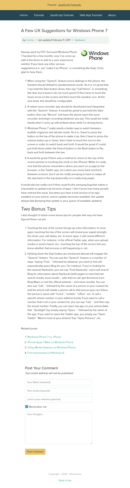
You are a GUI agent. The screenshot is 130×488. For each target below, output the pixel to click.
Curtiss (30, 40)
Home (24, 15)
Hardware (80, 40)
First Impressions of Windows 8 (45, 352)
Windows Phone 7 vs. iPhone (44, 336)
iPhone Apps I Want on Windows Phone (50, 342)
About (112, 15)
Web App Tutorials (91, 15)
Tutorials (39, 15)
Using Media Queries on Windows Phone (51, 347)
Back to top (65, 480)
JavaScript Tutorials (69, 4)
